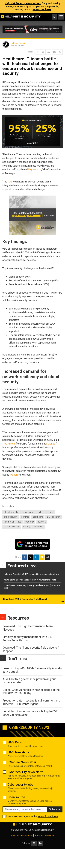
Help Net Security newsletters (23, 3)
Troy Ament (8, 443)
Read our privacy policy (21, 835)
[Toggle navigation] (61, 17)
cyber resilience (45, 512)
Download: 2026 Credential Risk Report (25, 599)
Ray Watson (34, 169)
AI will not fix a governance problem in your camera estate (30, 580)
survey (26, 526)
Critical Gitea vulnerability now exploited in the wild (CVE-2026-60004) (31, 691)
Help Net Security (18, 43)
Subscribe (54, 809)
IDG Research (53, 517)
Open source (16, 797)
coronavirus (28, 512)
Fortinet (50, 443)
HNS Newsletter (19, 752)
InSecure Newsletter (22, 762)
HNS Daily (15, 742)
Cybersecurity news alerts (25, 772)
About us (39, 835)
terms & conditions (48, 816)
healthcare (37, 517)
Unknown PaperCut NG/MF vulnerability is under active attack (31, 574)
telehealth (38, 526)
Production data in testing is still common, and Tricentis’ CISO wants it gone (31, 702)
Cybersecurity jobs (20, 784)
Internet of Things (12, 521)
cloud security (11, 512)
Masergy (15, 474)
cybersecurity (10, 517)
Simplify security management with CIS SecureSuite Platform (27, 638)
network (42, 521)
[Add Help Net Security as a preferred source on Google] (60, 52)
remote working (12, 526)
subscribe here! (42, 9)
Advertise (49, 835)
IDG (10, 181)
